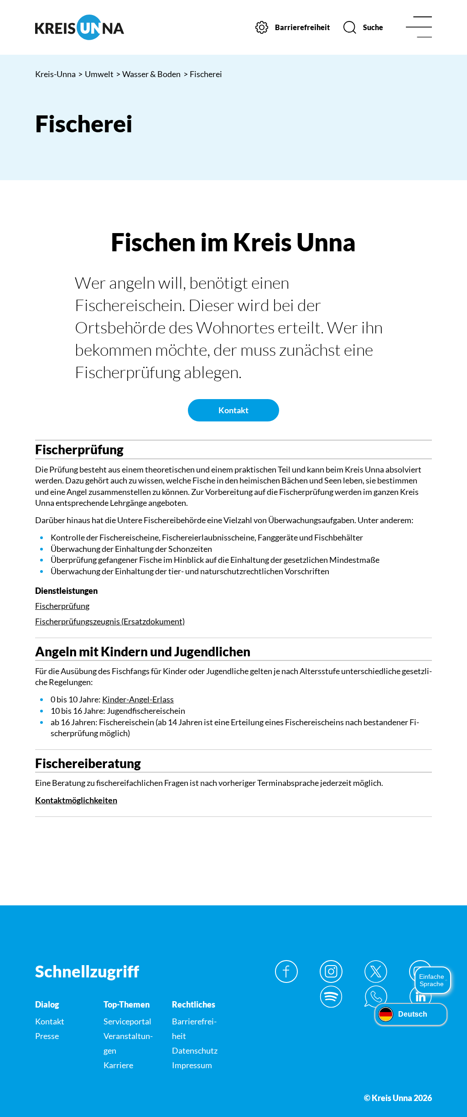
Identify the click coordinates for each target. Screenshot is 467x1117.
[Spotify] (331, 996)
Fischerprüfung (62, 606)
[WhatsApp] (375, 996)
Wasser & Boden (148, 74)
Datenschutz (195, 1050)
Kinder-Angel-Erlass (138, 699)
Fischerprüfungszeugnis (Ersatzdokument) (110, 621)
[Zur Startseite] (79, 27)
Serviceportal (127, 1021)
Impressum (192, 1065)
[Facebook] (286, 971)
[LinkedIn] (420, 996)
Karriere (118, 1065)
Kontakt (233, 410)
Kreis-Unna (55, 74)
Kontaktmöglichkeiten (76, 800)
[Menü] (419, 27)
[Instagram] (331, 971)
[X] (375, 971)
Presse (47, 1036)
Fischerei (203, 74)
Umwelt (96, 74)
